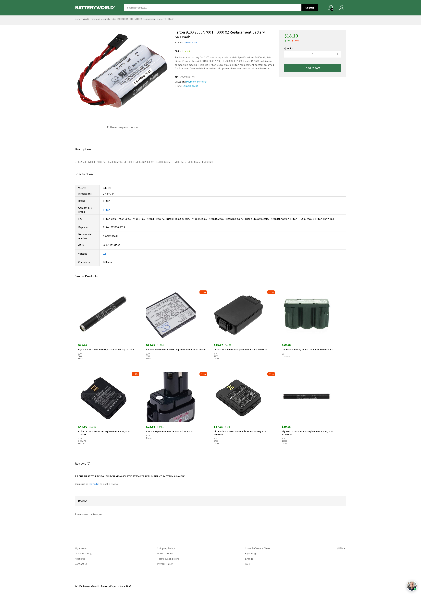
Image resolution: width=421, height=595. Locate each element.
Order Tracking (83, 553)
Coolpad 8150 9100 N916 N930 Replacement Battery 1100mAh (176, 349)
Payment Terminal (100, 18)
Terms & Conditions (168, 558)
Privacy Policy (165, 563)
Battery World (82, 18)
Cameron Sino (190, 42)
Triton (106, 209)
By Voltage (251, 553)
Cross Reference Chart (257, 548)
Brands (249, 558)
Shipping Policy (166, 548)
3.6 (104, 253)
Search (309, 7)
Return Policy (165, 553)
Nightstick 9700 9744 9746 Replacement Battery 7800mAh (106, 349)
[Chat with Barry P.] (412, 586)
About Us (80, 558)
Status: (178, 51)
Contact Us (81, 563)
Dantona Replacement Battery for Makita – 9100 (169, 431)
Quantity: (288, 48)
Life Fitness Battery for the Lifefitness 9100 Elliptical (307, 349)
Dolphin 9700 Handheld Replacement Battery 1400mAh (240, 349)
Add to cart (313, 68)
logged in (94, 484)
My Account (81, 548)
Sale (247, 563)
